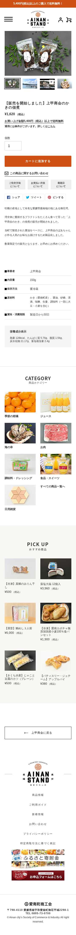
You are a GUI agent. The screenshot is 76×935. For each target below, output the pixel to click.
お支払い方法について (38, 185)
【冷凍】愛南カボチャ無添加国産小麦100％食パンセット (55, 631)
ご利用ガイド (38, 804)
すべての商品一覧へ (52, 486)
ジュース (45, 416)
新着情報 (38, 814)
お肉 (43, 447)
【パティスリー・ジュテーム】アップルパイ (55, 677)
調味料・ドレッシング (18, 478)
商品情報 (38, 794)
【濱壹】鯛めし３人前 (18, 628)
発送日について (61, 185)
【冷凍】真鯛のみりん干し (20, 585)
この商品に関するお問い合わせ (29, 173)
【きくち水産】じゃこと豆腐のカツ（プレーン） (20, 677)
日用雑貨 (10, 509)
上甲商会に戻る (41, 732)
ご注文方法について (15, 185)
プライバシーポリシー (38, 833)
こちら (51, 126)
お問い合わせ (38, 824)
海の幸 (9, 447)
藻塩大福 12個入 (50, 584)
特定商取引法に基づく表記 (38, 843)
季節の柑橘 (11, 416)
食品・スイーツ (50, 478)
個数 (7, 138)
